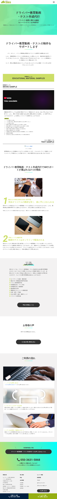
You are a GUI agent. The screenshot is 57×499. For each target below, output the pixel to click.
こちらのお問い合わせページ (11, 384)
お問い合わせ (44, 490)
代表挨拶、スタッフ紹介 (24, 486)
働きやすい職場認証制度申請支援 (9, 488)
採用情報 (21, 488)
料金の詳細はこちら (28, 305)
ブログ (38, 480)
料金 (21, 477)
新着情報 (39, 477)
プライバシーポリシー (42, 485)
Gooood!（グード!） (6, 491)
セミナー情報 (40, 474)
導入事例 (22, 474)
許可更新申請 (5, 482)
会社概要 (21, 482)
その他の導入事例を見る (28, 342)
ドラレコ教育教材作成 (7, 479)
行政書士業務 (5, 489)
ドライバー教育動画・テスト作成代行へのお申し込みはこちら (28, 451)
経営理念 (21, 484)
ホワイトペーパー (41, 482)
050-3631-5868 (30, 459)
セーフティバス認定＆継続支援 (9, 477)
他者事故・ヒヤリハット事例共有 (9, 486)
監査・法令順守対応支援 (7, 484)
